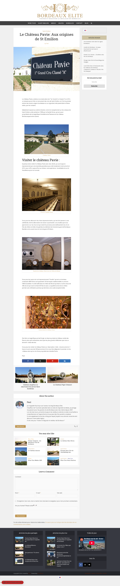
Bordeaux (70, 23)
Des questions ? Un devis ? (32, 553)
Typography (88, 573)
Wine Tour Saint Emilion (68, 460)
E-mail (38, 493)
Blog (86, 23)
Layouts (93, 573)
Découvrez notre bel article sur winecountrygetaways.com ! (64, 555)
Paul (47, 43)
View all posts (20, 426)
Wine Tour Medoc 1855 (35, 460)
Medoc (53, 23)
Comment (18, 477)
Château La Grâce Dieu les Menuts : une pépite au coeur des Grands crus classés (64, 563)
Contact (79, 23)
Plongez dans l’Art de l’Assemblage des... (66, 451)
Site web (59, 493)
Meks (29, 573)
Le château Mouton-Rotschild (30, 546)
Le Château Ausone (34, 450)
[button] (13, 582)
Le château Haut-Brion (67, 441)
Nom (17, 493)
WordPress (40, 573)
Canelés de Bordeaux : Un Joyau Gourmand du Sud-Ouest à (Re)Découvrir (92, 49)
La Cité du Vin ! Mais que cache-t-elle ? (64, 546)
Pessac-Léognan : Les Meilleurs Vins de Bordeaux (34, 442)
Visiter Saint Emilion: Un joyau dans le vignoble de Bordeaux (64, 539)
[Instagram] (85, 565)
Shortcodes (99, 573)
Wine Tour (32, 23)
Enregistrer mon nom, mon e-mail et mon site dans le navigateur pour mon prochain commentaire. (47, 501)
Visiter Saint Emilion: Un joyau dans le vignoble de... (32, 539)
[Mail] (89, 565)
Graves (61, 23)
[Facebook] (81, 565)
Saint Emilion (43, 23)
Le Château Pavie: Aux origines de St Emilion (31, 560)
